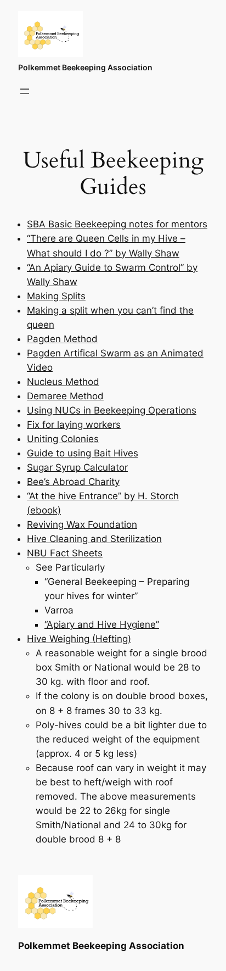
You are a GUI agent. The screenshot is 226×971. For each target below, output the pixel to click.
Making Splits (56, 296)
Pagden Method (62, 338)
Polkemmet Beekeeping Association (85, 67)
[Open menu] (24, 91)
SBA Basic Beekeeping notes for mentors (117, 224)
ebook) (45, 510)
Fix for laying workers (74, 424)
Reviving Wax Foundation (82, 524)
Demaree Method (65, 395)
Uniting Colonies (63, 438)
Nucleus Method (63, 381)
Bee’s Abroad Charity (73, 481)
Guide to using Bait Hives (82, 453)
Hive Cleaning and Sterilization (94, 538)
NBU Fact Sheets (65, 553)
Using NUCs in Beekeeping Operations (111, 410)
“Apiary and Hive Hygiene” (101, 624)
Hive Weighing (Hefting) (79, 638)
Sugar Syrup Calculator (77, 467)
